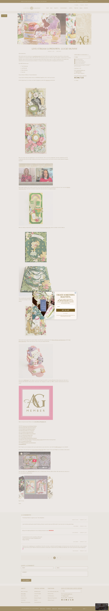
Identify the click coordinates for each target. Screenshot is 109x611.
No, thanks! (66, 313)
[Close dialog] (75, 292)
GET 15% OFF (65, 310)
